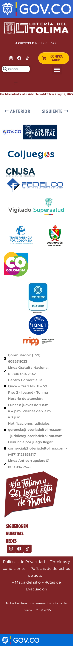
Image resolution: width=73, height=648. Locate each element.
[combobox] (16, 69)
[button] (57, 69)
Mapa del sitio (28, 582)
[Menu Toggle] (16, 83)
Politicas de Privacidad (24, 561)
